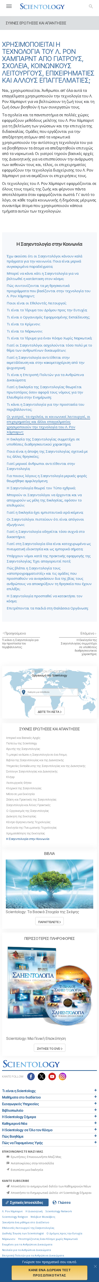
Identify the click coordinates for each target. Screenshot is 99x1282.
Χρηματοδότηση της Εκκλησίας (25, 833)
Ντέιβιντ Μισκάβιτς (43, 1216)
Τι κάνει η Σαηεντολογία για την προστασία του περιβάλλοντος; (20, 643)
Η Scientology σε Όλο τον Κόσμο (27, 1130)
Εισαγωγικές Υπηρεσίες (20, 1104)
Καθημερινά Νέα (14, 1123)
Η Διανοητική (34, 1211)
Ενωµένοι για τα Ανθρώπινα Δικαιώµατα (27, 1244)
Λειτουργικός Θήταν (19, 782)
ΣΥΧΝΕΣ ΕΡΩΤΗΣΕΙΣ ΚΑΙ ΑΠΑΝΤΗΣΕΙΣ (49, 729)
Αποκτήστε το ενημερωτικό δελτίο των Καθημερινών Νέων (50, 1186)
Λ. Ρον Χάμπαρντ (12, 1211)
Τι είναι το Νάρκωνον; (25, 331)
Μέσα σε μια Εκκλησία (20, 794)
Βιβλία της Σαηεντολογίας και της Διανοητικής (35, 760)
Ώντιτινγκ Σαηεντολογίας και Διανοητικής (32, 771)
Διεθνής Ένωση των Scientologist (23, 1233)
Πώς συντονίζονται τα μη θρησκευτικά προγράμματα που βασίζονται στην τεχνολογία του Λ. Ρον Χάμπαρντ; (48, 290)
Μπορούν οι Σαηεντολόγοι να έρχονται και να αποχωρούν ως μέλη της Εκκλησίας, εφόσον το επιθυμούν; (44, 499)
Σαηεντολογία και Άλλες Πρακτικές (28, 805)
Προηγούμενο (15, 633)
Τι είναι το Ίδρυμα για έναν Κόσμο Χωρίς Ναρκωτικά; (49, 338)
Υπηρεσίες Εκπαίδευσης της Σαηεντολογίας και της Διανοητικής (45, 766)
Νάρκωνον (8, 1239)
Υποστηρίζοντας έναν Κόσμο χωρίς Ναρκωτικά (48, 1239)
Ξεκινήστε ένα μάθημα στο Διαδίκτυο (25, 1222)
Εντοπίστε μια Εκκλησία (26, 1170)
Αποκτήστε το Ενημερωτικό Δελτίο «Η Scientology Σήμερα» (51, 1193)
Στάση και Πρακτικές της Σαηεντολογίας (31, 799)
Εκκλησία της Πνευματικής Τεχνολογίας (31, 827)
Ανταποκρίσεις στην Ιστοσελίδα (32, 1163)
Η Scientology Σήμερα (19, 1117)
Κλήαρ (10, 777)
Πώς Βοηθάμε (12, 1136)
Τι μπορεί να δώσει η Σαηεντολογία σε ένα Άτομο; (36, 754)
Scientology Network (58, 1211)
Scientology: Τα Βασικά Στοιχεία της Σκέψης (42, 911)
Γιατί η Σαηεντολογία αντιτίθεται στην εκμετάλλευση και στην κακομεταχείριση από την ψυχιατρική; (45, 362)
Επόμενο (88, 633)
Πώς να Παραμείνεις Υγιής (22, 1143)
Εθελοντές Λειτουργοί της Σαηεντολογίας (28, 1228)
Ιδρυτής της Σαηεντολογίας (23, 749)
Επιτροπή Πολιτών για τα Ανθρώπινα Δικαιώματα (33, 1255)
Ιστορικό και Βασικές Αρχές (23, 738)
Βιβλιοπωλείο (12, 1110)
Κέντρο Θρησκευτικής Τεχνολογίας (28, 822)
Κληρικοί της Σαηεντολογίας (23, 788)
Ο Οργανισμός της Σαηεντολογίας (27, 811)
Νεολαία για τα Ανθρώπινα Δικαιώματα (26, 1250)
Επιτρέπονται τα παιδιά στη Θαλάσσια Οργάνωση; (47, 608)
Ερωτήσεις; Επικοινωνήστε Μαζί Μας (35, 1157)
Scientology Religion (15, 1216)
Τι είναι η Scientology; (19, 1091)
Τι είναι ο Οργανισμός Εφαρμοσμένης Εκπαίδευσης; (48, 317)
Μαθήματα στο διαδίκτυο (21, 1097)
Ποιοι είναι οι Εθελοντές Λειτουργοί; (37, 303)
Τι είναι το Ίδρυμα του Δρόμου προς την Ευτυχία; (47, 310)
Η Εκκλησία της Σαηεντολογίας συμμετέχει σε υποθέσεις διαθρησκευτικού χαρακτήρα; (79, 647)
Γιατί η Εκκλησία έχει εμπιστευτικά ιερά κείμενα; (45, 512)
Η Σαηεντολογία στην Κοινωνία (27, 839)
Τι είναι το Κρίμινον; (23, 324)
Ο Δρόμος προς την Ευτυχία (64, 1233)
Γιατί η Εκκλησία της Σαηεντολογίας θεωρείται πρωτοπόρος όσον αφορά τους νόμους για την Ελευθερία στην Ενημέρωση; (45, 392)
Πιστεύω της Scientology (21, 743)
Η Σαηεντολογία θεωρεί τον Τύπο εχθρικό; (41, 488)
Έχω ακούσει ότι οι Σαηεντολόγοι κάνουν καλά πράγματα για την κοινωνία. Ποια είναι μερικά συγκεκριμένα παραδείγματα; (44, 261)
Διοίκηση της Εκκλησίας (21, 816)
